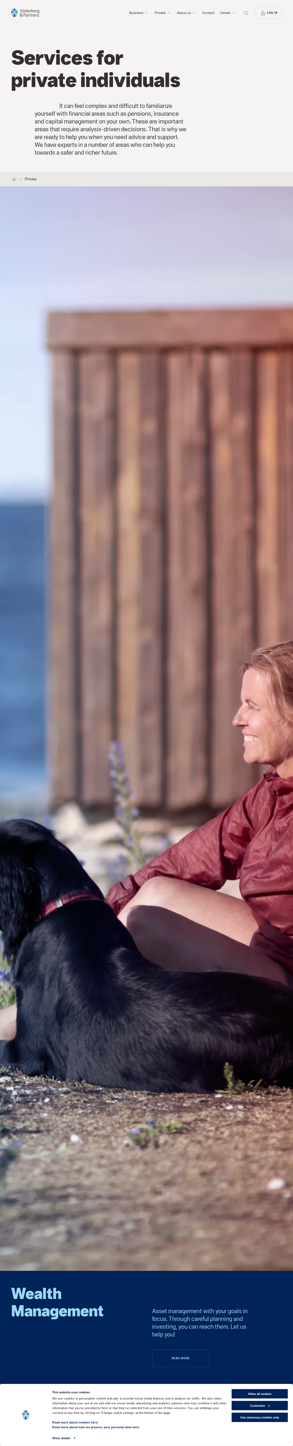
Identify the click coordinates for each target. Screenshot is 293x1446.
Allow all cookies (259, 1394)
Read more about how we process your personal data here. (96, 1427)
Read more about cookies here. (75, 1422)
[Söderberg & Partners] (25, 13)
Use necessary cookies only (259, 1417)
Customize (257, 1405)
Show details (61, 1438)
